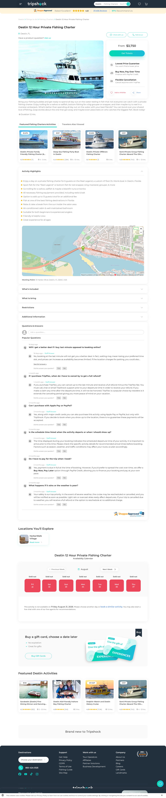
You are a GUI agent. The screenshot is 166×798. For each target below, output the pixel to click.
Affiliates (87, 760)
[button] (58, 368)
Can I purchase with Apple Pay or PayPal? (50, 405)
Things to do (31, 19)
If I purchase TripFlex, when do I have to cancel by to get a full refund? (65, 376)
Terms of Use (65, 766)
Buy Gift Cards (38, 656)
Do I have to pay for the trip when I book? (50, 459)
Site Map (63, 773)
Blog (118, 763)
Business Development (94, 766)
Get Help (63, 757)
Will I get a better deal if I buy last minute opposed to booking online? (65, 347)
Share (138, 92)
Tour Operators (90, 757)
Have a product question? (34, 38)
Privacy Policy (65, 760)
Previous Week (58, 569)
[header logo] (35, 4)
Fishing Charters (46, 19)
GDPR (62, 763)
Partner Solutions (91, 763)
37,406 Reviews (100, 11)
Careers (119, 766)
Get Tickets (127, 53)
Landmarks (121, 773)
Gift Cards (120, 770)
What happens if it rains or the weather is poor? (53, 485)
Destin (21, 19)
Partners (120, 760)
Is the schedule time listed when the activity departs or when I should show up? (70, 432)
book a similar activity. (111, 607)
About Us (120, 757)
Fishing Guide (65, 770)
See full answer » (40, 364)
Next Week (107, 569)
